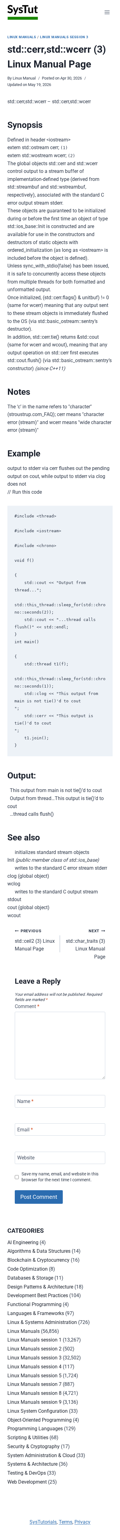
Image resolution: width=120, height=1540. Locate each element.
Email (25, 1129)
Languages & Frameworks (35, 1313)
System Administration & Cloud (41, 1455)
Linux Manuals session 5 (34, 1376)
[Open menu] (107, 12)
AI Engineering (22, 1242)
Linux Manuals (21, 37)
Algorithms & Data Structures (38, 1251)
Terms (65, 1522)
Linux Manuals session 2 (34, 1349)
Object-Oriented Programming (39, 1420)
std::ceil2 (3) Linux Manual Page (35, 940)
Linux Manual (24, 78)
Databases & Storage (30, 1278)
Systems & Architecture (32, 1464)
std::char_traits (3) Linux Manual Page (85, 944)
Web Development (27, 1482)
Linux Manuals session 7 (34, 1384)
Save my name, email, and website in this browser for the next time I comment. (60, 1177)
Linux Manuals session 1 (34, 1340)
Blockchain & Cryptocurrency (38, 1260)
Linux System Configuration (37, 1411)
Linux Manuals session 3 (64, 37)
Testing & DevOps (26, 1473)
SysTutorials (43, 1522)
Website (25, 1158)
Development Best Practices (37, 1295)
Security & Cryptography (33, 1446)
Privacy (82, 1522)
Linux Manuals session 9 (34, 1402)
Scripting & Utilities (27, 1437)
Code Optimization (27, 1269)
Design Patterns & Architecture (40, 1287)
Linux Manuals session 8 (34, 1393)
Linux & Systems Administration (42, 1322)
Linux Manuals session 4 (34, 1367)
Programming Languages (35, 1429)
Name (25, 1101)
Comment (27, 1006)
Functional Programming (34, 1304)
